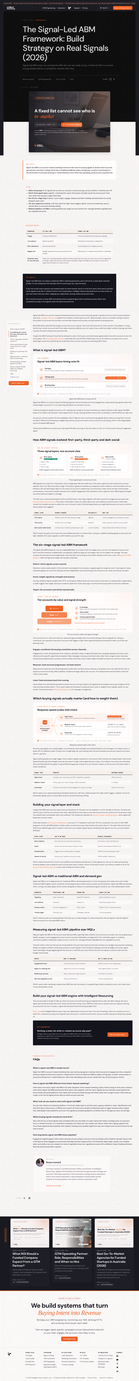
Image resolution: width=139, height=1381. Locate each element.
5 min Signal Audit (69, 1339)
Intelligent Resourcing (49, 318)
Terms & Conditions (106, 1378)
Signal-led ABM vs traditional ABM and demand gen (19, 357)
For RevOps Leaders (87, 1362)
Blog (31, 20)
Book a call (37, 1011)
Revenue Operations (69, 1362)
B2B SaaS (101, 1367)
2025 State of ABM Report (57, 823)
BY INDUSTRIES (103, 1352)
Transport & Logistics (105, 1359)
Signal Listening (48, 1355)
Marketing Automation (69, 1359)
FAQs (11, 374)
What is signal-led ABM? (17, 329)
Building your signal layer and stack (18, 352)
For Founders (84, 1359)
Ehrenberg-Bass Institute (55, 339)
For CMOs (83, 1355)
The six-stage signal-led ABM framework (19, 340)
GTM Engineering (49, 1362)
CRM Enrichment (49, 1359)
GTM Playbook (30, 1365)
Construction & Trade (105, 1355)
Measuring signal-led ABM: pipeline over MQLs (18, 362)
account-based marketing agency (105, 815)
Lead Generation (67, 1355)
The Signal (28, 1355)
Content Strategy (68, 1365)
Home (25, 20)
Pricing (84, 8)
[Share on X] (114, 79)
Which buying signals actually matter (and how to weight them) (19, 346)
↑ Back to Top (14, 377)
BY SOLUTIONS (67, 1352)
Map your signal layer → (19, 383)
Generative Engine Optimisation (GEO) (50, 1366)
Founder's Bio (29, 1362)
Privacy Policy (92, 1378)
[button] (49, 8)
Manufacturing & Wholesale (103, 1363)
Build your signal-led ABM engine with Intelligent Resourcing (17, 368)
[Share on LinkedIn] (110, 79)
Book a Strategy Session (123, 8)
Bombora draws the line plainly (44, 502)
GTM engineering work (62, 689)
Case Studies (29, 1359)
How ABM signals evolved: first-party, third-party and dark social (18, 334)
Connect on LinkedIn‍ (53, 1186)
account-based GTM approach (44, 867)
